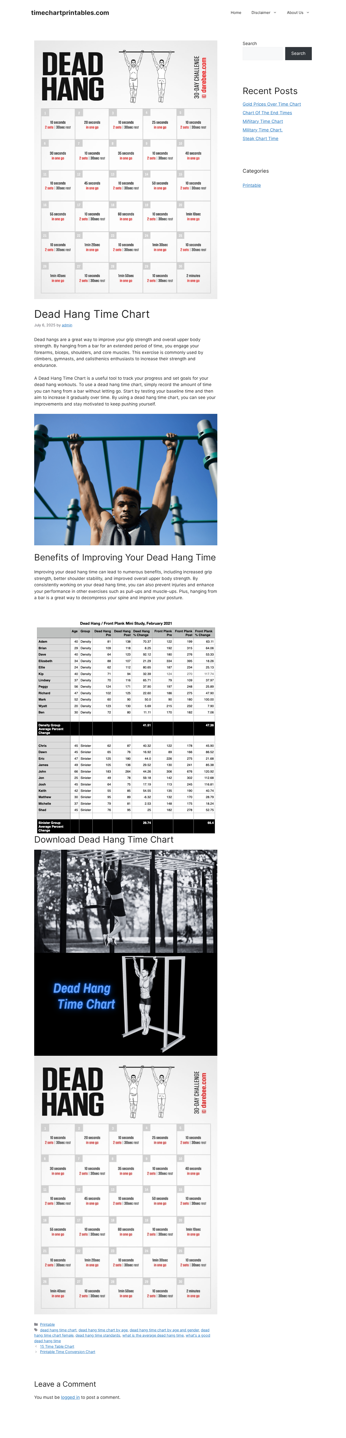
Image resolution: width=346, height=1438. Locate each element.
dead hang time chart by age (103, 1330)
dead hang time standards (97, 1335)
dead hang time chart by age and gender (164, 1330)
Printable (47, 1324)
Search (250, 43)
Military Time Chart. (263, 129)
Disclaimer (261, 12)
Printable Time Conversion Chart (67, 1352)
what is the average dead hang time (153, 1335)
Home (236, 12)
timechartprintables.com (70, 12)
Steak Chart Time (260, 138)
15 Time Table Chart (57, 1346)
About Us (295, 12)
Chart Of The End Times (267, 112)
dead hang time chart (58, 1330)
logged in (70, 1397)
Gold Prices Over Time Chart (272, 104)
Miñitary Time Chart (263, 121)
